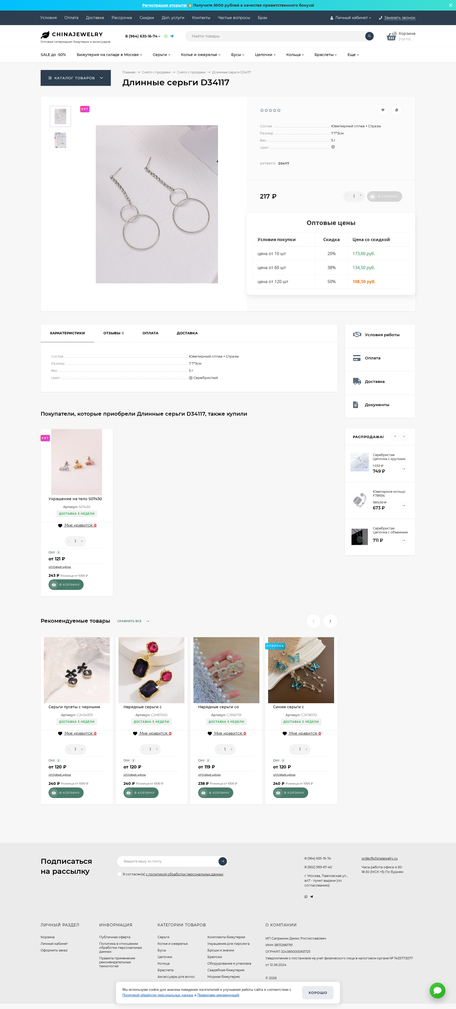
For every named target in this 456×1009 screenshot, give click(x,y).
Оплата (71, 17)
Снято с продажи (156, 72)
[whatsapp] (306, 897)
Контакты (201, 17)
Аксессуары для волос (176, 977)
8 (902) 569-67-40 (318, 867)
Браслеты (166, 970)
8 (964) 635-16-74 (141, 36)
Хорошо (317, 993)
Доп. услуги (173, 17)
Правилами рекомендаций (218, 995)
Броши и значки (220, 950)
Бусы (162, 950)
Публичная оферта (114, 937)
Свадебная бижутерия (225, 970)
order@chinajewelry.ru (380, 858)
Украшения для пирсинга (228, 944)
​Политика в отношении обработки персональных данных (120, 948)
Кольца (164, 963)
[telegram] (311, 897)
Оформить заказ (54, 950)
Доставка (95, 17)
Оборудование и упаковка (229, 963)
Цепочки (165, 957)
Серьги (163, 937)
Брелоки (214, 957)
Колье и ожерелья (173, 944)
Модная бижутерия (223, 977)
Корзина (48, 937)
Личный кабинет (54, 944)
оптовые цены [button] (60, 567)
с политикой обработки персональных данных (184, 874)
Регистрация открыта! (165, 5)
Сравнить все (129, 621)
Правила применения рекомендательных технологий (117, 962)
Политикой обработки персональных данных (157, 995)
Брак (262, 17)
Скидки (147, 17)
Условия (48, 17)
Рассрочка (122, 17)
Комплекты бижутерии (226, 937)
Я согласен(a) (173, 874)
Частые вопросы (234, 17)
